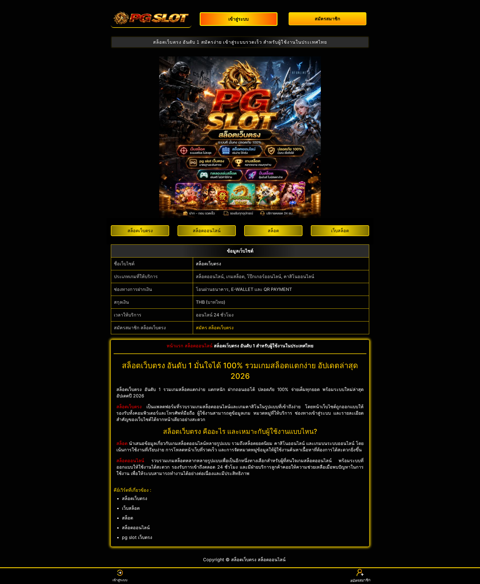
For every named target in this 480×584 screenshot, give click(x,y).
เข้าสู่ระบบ (120, 580)
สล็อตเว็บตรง (208, 263)
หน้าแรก (175, 345)
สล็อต (122, 443)
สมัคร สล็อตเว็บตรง (215, 327)
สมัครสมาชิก (360, 580)
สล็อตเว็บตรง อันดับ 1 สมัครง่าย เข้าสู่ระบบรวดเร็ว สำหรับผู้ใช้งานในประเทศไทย (240, 42)
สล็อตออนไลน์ (198, 345)
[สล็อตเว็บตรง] (151, 18)
